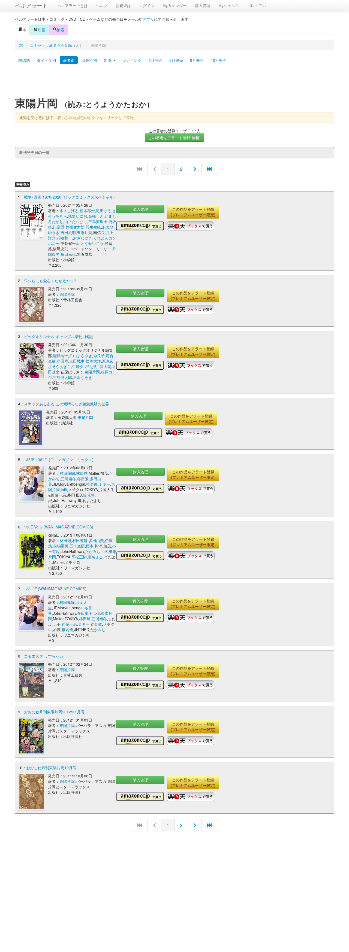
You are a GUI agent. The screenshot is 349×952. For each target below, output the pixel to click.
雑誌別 (24, 60)
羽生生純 (93, 227)
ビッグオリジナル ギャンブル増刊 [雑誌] (58, 336)
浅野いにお (77, 216)
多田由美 (96, 540)
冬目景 (83, 478)
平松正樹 (79, 556)
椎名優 (92, 484)
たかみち (92, 551)
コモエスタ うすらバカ (43, 656)
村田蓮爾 (67, 473)
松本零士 (87, 210)
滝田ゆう (103, 210)
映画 (41, 29)
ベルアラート (31, 5)
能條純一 (60, 355)
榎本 (90, 546)
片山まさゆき (80, 355)
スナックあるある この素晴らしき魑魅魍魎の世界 (66, 403)
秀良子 (99, 355)
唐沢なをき (82, 377)
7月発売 (155, 60)
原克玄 (107, 361)
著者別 (68, 60)
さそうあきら (59, 366)
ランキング (132, 60)
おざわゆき (82, 238)
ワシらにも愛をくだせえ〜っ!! (50, 280)
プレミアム (256, 5)
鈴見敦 (89, 495)
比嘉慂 (58, 227)
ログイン (146, 5)
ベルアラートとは (72, 5)
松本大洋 (93, 361)
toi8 (64, 489)
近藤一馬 (69, 624)
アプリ (148, 19)
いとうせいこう (90, 243)
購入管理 (202, 5)
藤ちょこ (95, 556)
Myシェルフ (228, 5)
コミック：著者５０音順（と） (56, 45)
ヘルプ (101, 5)
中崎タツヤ (81, 366)
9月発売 (197, 60)
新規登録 (123, 5)
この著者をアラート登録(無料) (174, 137)
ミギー (104, 484)
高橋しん (96, 216)
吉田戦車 (77, 361)
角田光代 (68, 254)
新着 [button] (108, 60)
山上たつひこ (75, 221)
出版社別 (89, 60)
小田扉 (62, 361)
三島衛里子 (97, 221)
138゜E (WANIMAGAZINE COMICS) (55, 588)
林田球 (82, 473)
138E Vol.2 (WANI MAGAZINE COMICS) (58, 527)
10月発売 (219, 60)
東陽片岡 (84, 232)
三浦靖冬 (68, 478)
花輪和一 (64, 238)
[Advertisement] (174, 82)
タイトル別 (46, 60)
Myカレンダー (175, 5)
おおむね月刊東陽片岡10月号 (51, 767)
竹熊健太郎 (75, 227)
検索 (60, 29)
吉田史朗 (68, 232)
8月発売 (176, 60)
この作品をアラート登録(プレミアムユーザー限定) (193, 211)
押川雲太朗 (101, 366)
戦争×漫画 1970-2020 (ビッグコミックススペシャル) (69, 197)
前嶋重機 (60, 546)
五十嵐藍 (77, 546)
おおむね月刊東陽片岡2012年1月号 (54, 711)
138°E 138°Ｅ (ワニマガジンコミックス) (59, 459)
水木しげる (69, 210)
